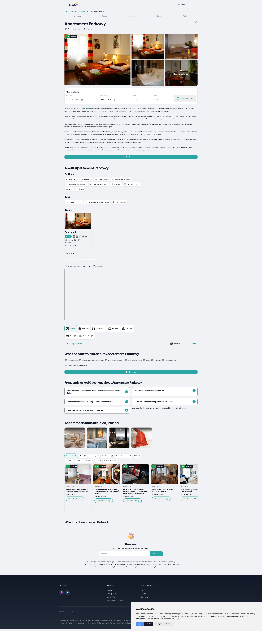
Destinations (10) (88, 336)
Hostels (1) (69, 461)
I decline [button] (149, 624)
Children (156, 96)
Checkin (69, 96)
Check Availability (186, 98)
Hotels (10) (73, 336)
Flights (143, 594)
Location (131, 16)
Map (142, 590)
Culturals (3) (129, 328)
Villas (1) (98, 461)
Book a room (131, 157)
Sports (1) (73, 328)
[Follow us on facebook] (67, 592)
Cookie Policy (112, 597)
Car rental (144, 597)
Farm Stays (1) (89, 461)
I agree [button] (140, 624)
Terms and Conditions (115, 600)
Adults (134, 96)
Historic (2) (115, 328)
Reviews (157, 16)
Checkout (103, 96)
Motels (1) (78, 461)
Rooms (104, 16)
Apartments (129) (71, 456)
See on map (99, 266)
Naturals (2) (85, 328)
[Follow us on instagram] (61, 592)
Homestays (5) (94, 456)
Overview (77, 16)
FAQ (184, 16)
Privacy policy (112, 594)
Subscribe (156, 554)
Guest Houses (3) (107, 456)
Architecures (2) (101, 328)
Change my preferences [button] (163, 624)
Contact (110, 590)
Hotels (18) (83, 456)
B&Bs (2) (137, 456)
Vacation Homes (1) (110, 461)
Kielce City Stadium (74, 344)
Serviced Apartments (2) (123, 456)
